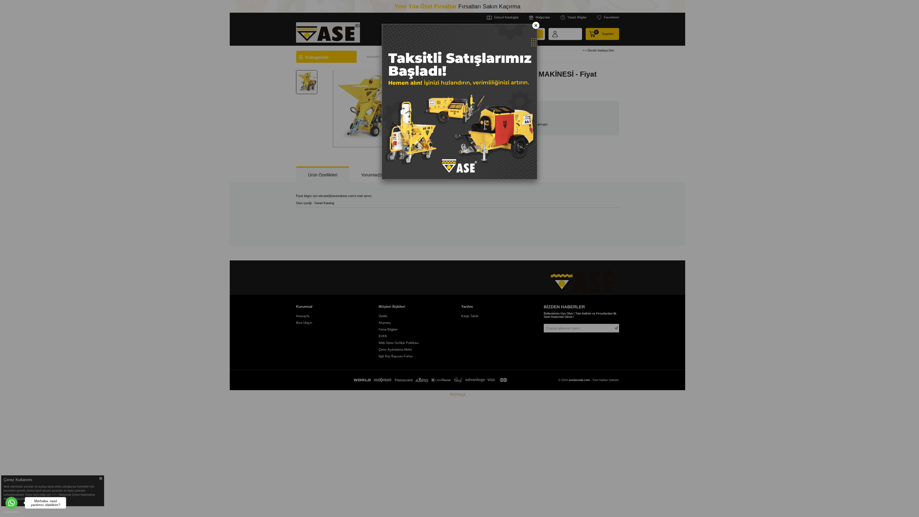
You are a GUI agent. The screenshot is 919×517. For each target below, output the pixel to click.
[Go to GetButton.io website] (11, 512)
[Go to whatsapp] (11, 503)
